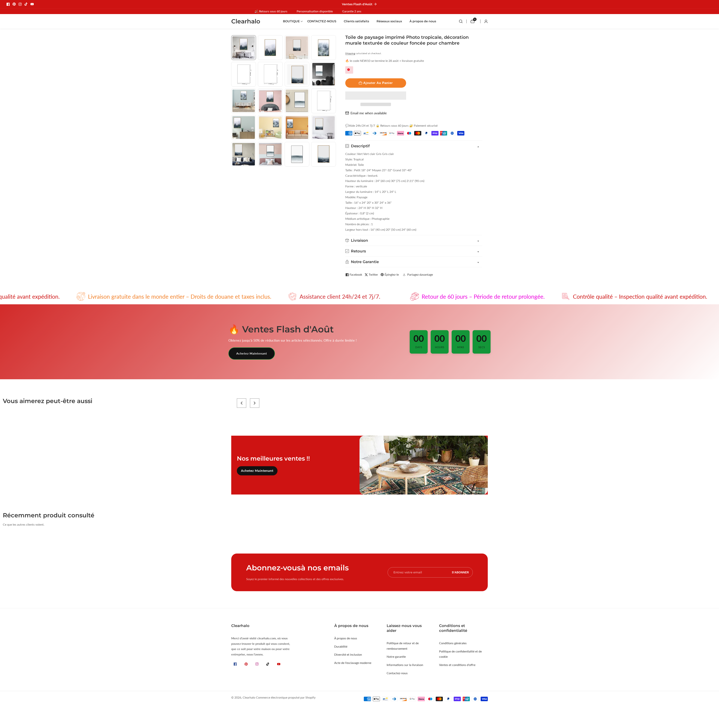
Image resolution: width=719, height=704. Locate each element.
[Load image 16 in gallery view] (323, 127)
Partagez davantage (420, 274)
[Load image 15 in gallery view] (297, 127)
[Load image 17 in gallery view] (243, 154)
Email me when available (369, 113)
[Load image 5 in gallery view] (243, 74)
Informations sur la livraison (405, 665)
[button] (375, 95)
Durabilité (340, 646)
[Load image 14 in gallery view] (270, 127)
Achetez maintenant (251, 353)
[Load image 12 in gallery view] (323, 100)
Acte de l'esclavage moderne (352, 662)
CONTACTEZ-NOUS (321, 21)
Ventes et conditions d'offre (457, 665)
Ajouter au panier (378, 83)
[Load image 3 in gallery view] (297, 47)
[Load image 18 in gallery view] (270, 154)
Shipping (350, 53)
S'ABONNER (460, 572)
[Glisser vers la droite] (334, 171)
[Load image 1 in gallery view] (243, 47)
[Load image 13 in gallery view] (243, 127)
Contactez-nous (397, 673)
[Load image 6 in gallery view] (270, 74)
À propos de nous (422, 21)
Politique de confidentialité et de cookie (460, 653)
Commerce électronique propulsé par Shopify (285, 697)
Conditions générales (453, 643)
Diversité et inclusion (348, 654)
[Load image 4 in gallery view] (323, 47)
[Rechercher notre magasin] (462, 21)
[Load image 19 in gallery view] (297, 154)
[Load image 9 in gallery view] (243, 100)
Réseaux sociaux (389, 21)
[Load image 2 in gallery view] (270, 47)
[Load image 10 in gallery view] (270, 100)
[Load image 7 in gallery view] (297, 74)
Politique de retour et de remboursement (403, 645)
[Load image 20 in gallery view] (323, 154)
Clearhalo (249, 697)
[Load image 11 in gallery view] (297, 100)
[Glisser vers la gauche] (232, 39)
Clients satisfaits (356, 21)
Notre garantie (396, 656)
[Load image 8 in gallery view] (323, 74)
